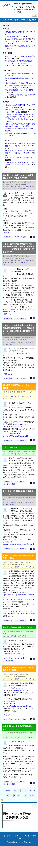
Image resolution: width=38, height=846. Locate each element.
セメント (16, 189)
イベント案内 (15, 396)
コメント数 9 (19, 781)
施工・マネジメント (23, 263)
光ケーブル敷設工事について (15, 66)
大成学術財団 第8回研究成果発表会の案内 (20, 73)
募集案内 (13, 186)
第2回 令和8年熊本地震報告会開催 (17, 78)
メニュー (8, 20)
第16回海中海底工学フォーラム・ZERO (19, 90)
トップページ (20, 20)
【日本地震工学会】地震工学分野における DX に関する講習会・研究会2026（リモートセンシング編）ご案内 (20, 85)
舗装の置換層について (13, 36)
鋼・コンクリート (10, 263)
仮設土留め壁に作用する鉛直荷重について (20, 41)
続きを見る (8, 237)
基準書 (24, 636)
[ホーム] (7, 7)
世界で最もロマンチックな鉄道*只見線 (18, 157)
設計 (31, 737)
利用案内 (32, 20)
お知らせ (28, 186)
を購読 (2, 800)
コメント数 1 (19, 658)
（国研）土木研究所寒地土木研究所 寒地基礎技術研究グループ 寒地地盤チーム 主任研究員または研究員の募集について (20, 126)
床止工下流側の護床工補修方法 (16, 39)
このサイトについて (22, 836)
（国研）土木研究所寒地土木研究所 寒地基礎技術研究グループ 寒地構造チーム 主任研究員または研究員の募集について (20, 117)
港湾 (6, 504)
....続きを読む (7, 232)
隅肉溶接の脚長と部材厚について (17, 32)
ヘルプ (33, 836)
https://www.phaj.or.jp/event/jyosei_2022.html (18, 544)
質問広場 (13, 454)
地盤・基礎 (8, 344)
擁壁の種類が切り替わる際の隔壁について (20, 46)
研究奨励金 (23, 189)
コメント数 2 (19, 481)
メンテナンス (26, 737)
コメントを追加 (20, 237)
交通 (9, 504)
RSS (19, 838)
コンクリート (9, 189)
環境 (11, 398)
